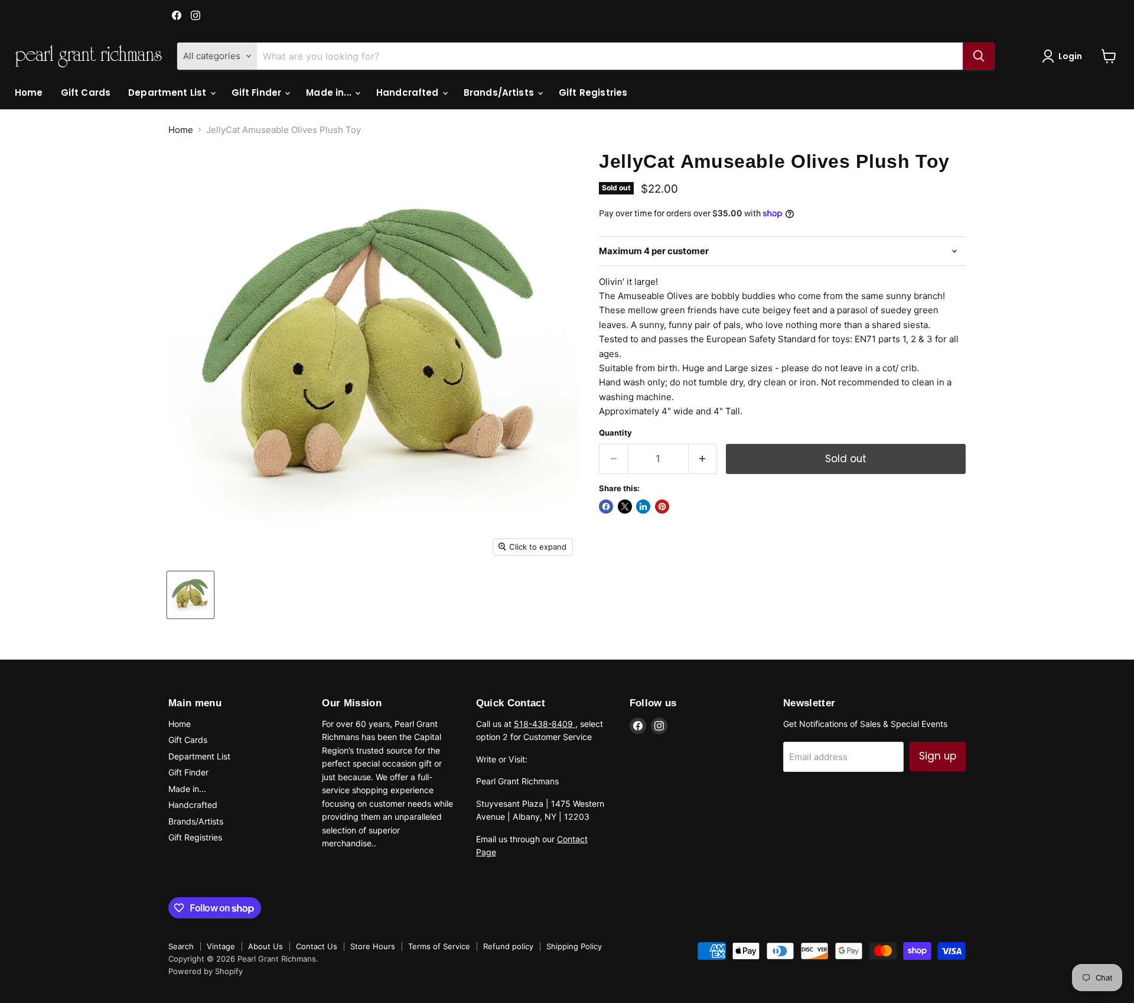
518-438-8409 (544, 724)
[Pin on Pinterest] (662, 506)
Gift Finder (258, 92)
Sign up (937, 756)
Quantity (615, 433)
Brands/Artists (500, 92)
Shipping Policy (574, 946)
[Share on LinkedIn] (643, 506)
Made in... (330, 92)
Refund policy (508, 946)
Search (181, 946)
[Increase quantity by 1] (703, 459)
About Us (265, 946)
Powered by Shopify (205, 971)
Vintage (221, 946)
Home (29, 92)
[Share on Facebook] (606, 506)
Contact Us (316, 946)
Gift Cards (86, 92)
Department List (168, 92)
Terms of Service (439, 946)
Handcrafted (408, 92)
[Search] (979, 56)
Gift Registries (593, 92)
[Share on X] (625, 506)
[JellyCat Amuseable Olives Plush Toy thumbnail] (190, 595)
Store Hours (372, 946)
